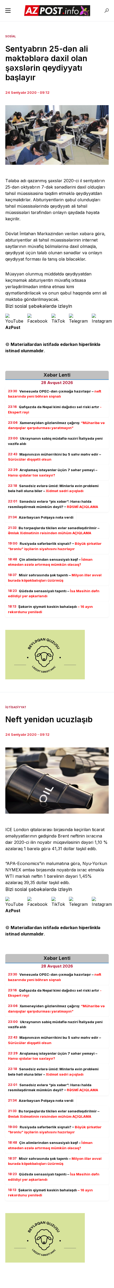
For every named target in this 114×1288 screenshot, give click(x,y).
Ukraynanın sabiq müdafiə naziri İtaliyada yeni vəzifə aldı (55, 441)
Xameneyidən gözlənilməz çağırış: (56, 425)
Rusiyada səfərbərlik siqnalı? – (55, 546)
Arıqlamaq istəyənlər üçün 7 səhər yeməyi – (52, 472)
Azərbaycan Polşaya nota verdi (40, 517)
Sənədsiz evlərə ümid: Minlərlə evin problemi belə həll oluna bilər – (53, 488)
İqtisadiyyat (15, 707)
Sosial (10, 36)
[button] (8, 10)
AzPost (12, 327)
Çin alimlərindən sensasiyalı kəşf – (50, 562)
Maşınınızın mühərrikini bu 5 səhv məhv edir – (54, 457)
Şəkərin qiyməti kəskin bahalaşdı (50, 609)
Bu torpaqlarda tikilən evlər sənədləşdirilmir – (53, 530)
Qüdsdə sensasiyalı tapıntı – (53, 593)
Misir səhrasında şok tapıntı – (55, 577)
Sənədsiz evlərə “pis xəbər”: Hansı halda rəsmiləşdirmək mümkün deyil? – (53, 504)
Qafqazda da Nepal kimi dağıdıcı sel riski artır (55, 409)
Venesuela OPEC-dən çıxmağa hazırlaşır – (54, 394)
